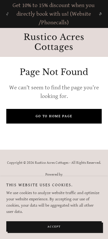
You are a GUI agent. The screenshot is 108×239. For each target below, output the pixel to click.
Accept (54, 226)
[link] (54, 42)
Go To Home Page (54, 116)
